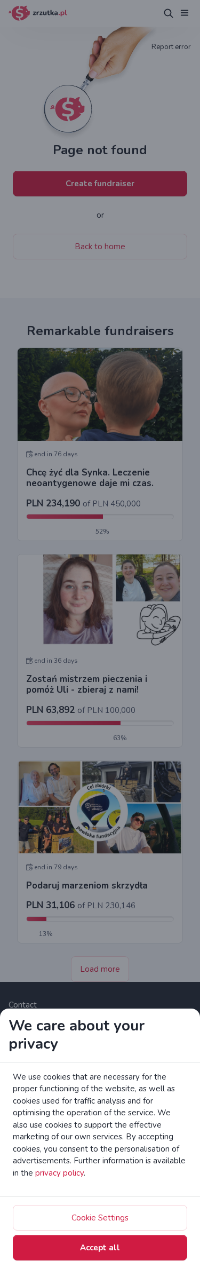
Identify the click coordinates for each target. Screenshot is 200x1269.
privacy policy (59, 1173)
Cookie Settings (100, 1217)
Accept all (100, 1247)
